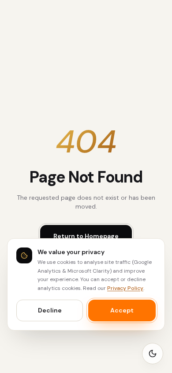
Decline (50, 310)
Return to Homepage (86, 236)
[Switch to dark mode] (152, 353)
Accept (122, 310)
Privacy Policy (125, 288)
